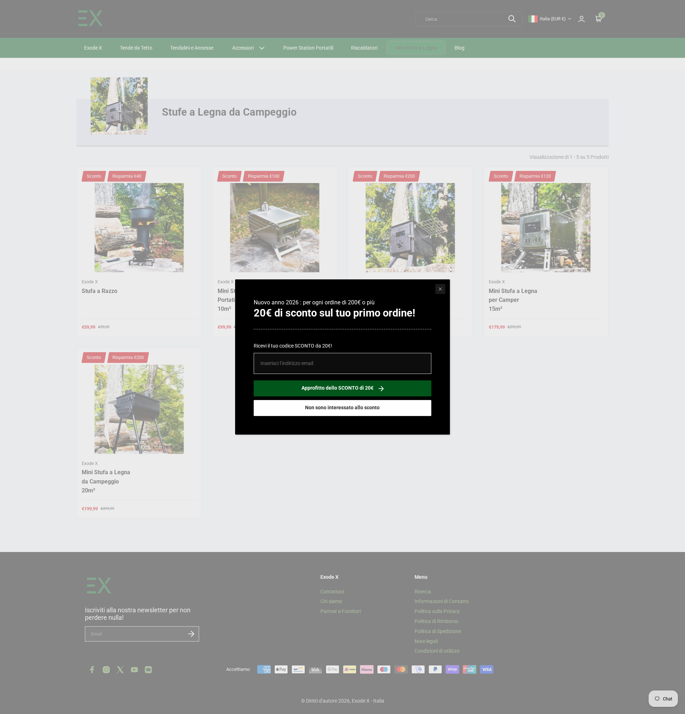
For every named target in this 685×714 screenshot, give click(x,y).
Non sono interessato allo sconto (342, 408)
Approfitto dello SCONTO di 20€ (337, 388)
